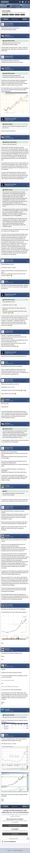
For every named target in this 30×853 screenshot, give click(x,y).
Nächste (24, 19)
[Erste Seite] (2, 19)
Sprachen (9, 850)
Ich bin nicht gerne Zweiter (7, 680)
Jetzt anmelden (15, 833)
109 (28, 838)
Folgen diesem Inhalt (13, 838)
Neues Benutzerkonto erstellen (15, 825)
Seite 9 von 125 (15, 19)
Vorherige (5, 19)
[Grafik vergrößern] (15, 102)
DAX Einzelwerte (21, 12)
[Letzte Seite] (28, 19)
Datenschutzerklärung (18, 850)
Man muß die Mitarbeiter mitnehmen (9, 686)
